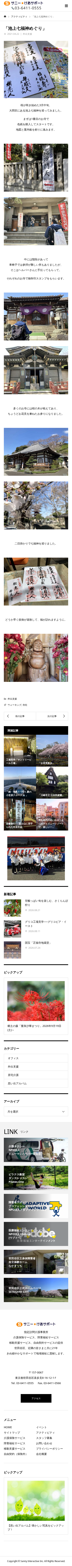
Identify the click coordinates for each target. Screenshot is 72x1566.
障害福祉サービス (14, 1443)
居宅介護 (13, 1075)
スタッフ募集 (44, 1438)
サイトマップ (12, 1432)
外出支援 (27, 33)
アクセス (36, 1398)
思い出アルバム (17, 1083)
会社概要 (41, 1454)
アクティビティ (45, 1432)
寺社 (25, 704)
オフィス (13, 1058)
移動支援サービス (14, 1448)
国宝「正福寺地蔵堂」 (38, 942)
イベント (41, 1427)
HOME (8, 1427)
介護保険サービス (14, 1438)
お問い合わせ (44, 1443)
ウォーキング (15, 704)
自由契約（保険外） (16, 1454)
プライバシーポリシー (49, 1448)
